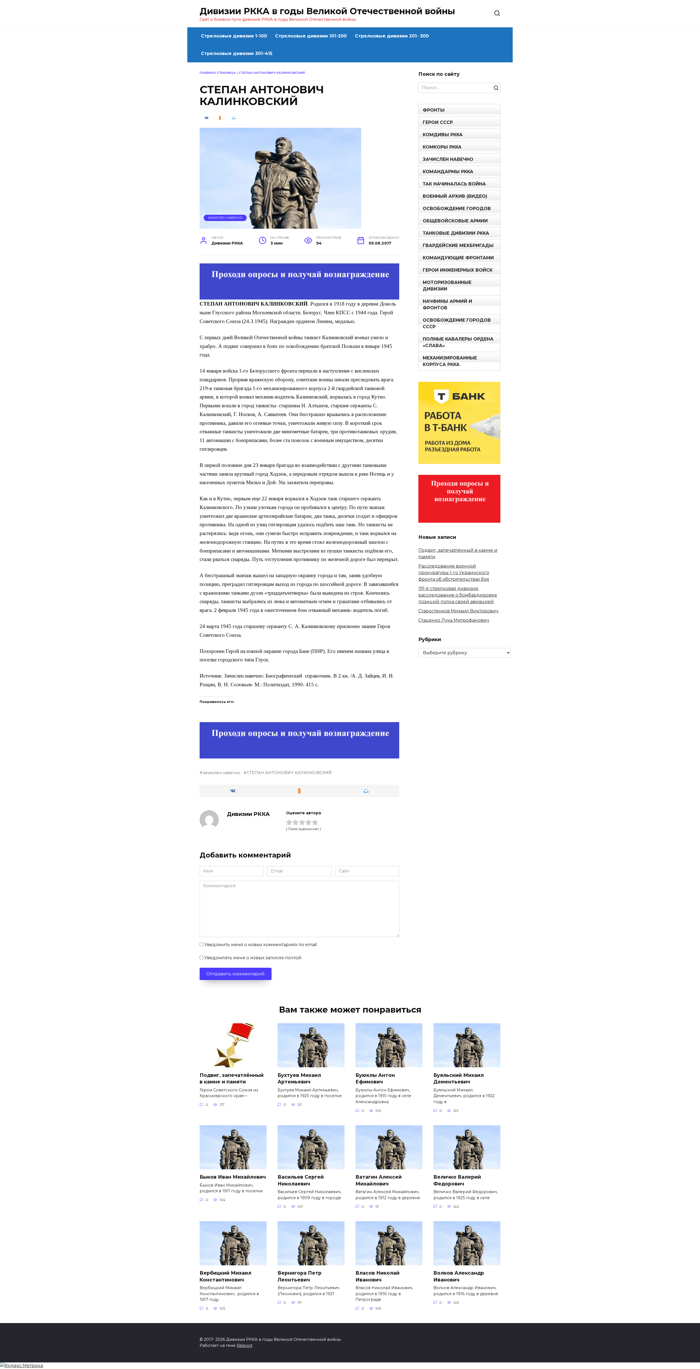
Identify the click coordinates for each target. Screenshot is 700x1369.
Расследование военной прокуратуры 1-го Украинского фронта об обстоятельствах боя (453, 572)
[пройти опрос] (299, 295)
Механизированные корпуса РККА (450, 361)
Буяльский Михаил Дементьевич (458, 1078)
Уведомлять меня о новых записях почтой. (253, 957)
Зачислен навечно (225, 218)
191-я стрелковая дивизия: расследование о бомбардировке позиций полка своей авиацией (457, 595)
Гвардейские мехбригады (458, 245)
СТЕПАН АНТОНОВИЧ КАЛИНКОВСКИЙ (289, 772)
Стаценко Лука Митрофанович (453, 620)
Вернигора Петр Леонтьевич (300, 1276)
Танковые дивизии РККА (456, 233)
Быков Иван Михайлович (233, 1177)
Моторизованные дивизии (447, 286)
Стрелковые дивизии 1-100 (234, 36)
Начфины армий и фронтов (447, 304)
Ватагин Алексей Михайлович (378, 1180)
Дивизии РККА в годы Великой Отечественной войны (327, 11)
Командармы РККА (448, 171)
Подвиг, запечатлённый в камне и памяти (232, 1078)
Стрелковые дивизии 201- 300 (392, 36)
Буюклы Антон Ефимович (375, 1078)
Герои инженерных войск (457, 270)
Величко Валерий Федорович (457, 1180)
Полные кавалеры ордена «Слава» (458, 342)
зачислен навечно (221, 772)
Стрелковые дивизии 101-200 (311, 36)
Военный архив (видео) (455, 196)
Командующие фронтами (458, 257)
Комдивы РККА (443, 134)
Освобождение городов (457, 208)
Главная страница (217, 73)
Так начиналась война (454, 184)
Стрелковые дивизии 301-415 (236, 53)
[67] (299, 754)
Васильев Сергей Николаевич (301, 1180)
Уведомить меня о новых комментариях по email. (261, 944)
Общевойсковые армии (455, 220)
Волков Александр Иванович (458, 1276)
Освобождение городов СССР (457, 323)
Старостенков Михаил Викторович (458, 611)
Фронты (434, 110)
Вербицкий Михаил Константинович (225, 1276)
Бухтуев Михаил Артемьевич (299, 1078)
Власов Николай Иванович (377, 1276)
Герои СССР (438, 122)
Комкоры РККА (442, 147)
